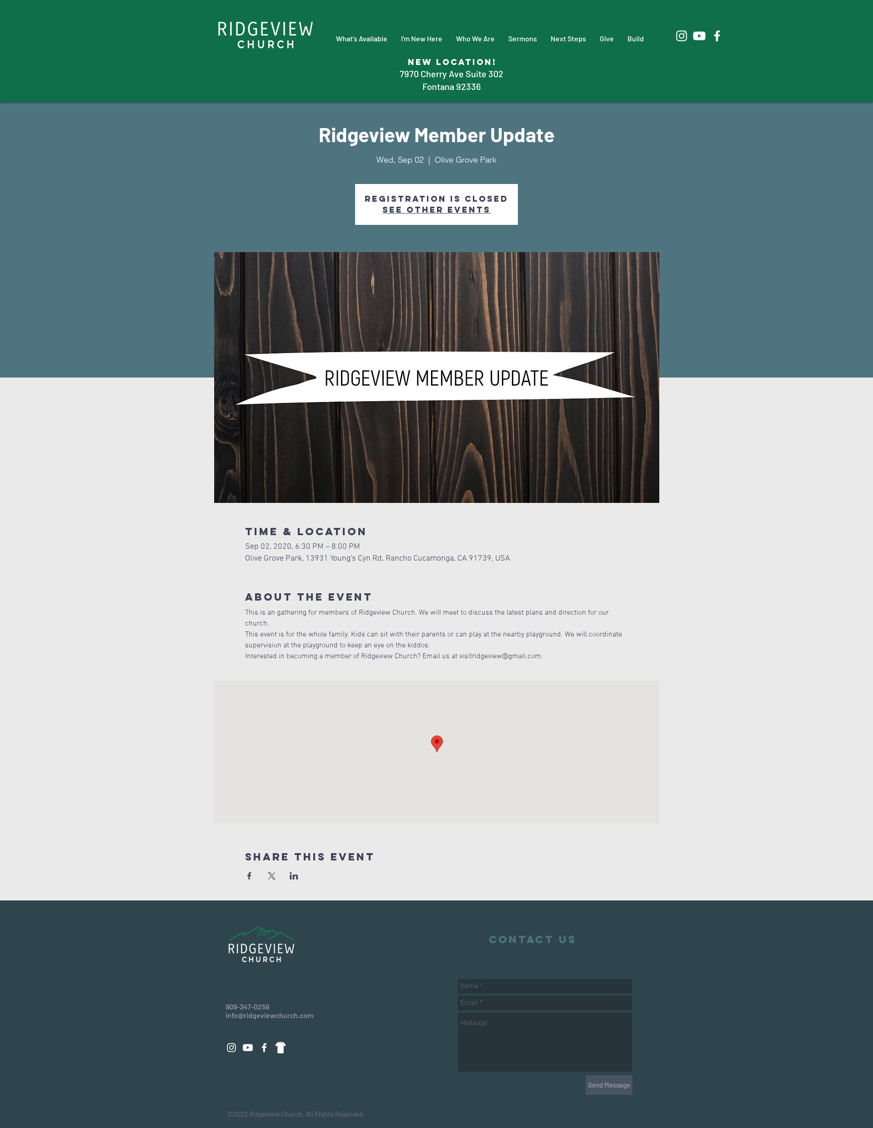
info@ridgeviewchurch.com (269, 1015)
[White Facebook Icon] (717, 36)
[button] (361, 38)
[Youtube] (699, 36)
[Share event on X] (271, 876)
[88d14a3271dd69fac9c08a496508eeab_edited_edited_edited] (280, 1047)
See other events (436, 209)
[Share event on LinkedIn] (294, 876)
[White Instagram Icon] (681, 36)
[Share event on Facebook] (249, 876)
